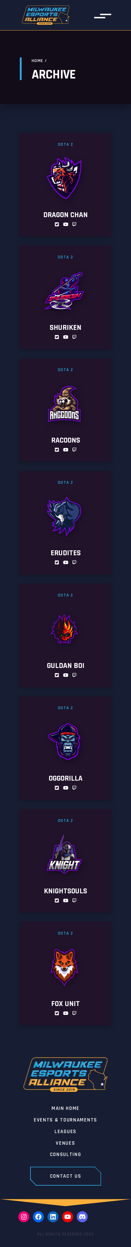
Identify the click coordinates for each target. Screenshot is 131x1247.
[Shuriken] (65, 297)
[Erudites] (65, 522)
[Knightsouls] (65, 861)
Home (37, 61)
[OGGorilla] (65, 748)
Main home (65, 1108)
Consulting (65, 1155)
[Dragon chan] (65, 184)
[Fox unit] (65, 973)
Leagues (65, 1132)
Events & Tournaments (65, 1120)
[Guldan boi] (65, 635)
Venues (65, 1143)
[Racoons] (65, 410)
